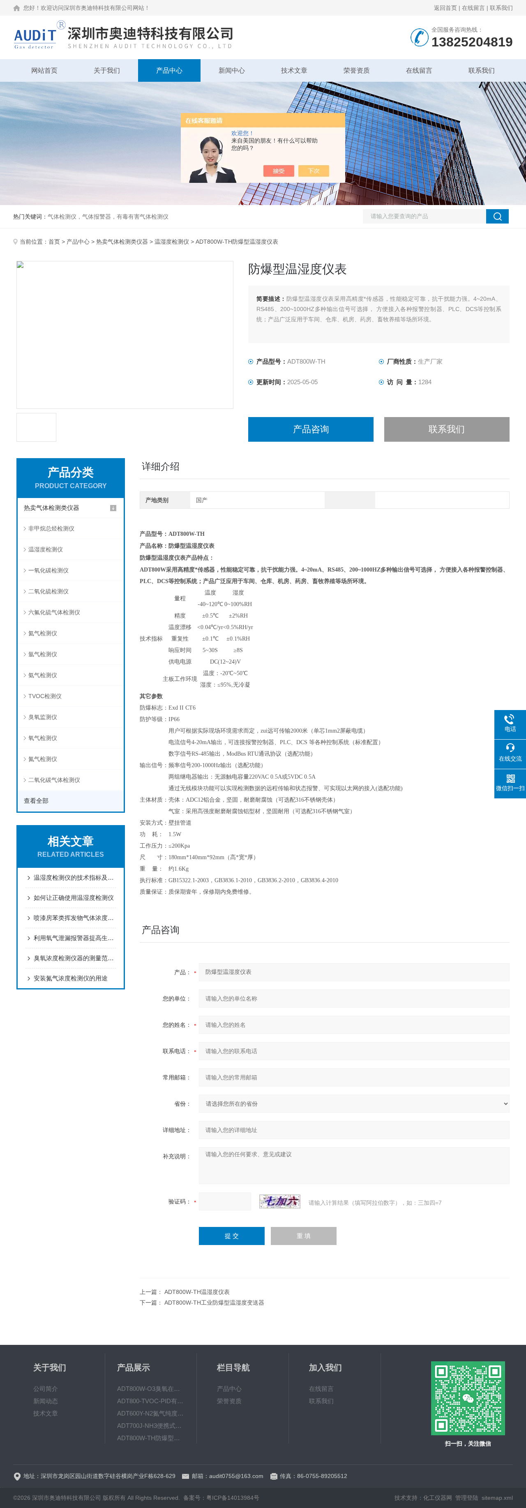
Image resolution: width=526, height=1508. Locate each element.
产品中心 (169, 70)
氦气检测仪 (42, 633)
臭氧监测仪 (42, 717)
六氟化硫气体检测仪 (54, 612)
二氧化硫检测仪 (48, 591)
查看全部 (36, 800)
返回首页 (445, 8)
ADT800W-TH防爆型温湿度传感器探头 (151, 1437)
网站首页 (44, 70)
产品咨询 (311, 429)
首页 (54, 241)
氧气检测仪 (42, 738)
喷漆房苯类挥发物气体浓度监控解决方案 (75, 917)
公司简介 (45, 1388)
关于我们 (107, 70)
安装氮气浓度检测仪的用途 (71, 978)
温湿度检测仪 (172, 241)
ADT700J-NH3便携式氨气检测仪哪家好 (151, 1425)
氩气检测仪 (42, 654)
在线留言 (473, 8)
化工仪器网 (437, 1497)
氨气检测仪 (42, 675)
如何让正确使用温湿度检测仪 (74, 897)
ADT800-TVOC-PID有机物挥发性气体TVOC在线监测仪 (151, 1400)
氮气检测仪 (42, 759)
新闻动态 (45, 1400)
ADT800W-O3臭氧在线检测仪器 (151, 1388)
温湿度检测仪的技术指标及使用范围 (75, 877)
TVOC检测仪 (45, 696)
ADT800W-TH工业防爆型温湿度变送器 (214, 1302)
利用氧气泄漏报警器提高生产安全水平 (75, 937)
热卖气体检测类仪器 (122, 241)
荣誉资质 (357, 70)
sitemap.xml (497, 1497)
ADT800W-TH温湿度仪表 (197, 1292)
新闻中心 (232, 70)
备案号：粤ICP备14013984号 (221, 1497)
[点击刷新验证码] (279, 1201)
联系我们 (501, 8)
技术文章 (294, 70)
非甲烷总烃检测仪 (51, 528)
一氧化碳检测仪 (48, 570)
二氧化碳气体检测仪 (54, 780)
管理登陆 (466, 1497)
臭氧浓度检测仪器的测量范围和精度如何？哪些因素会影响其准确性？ (75, 958)
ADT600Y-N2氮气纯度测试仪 (151, 1413)
